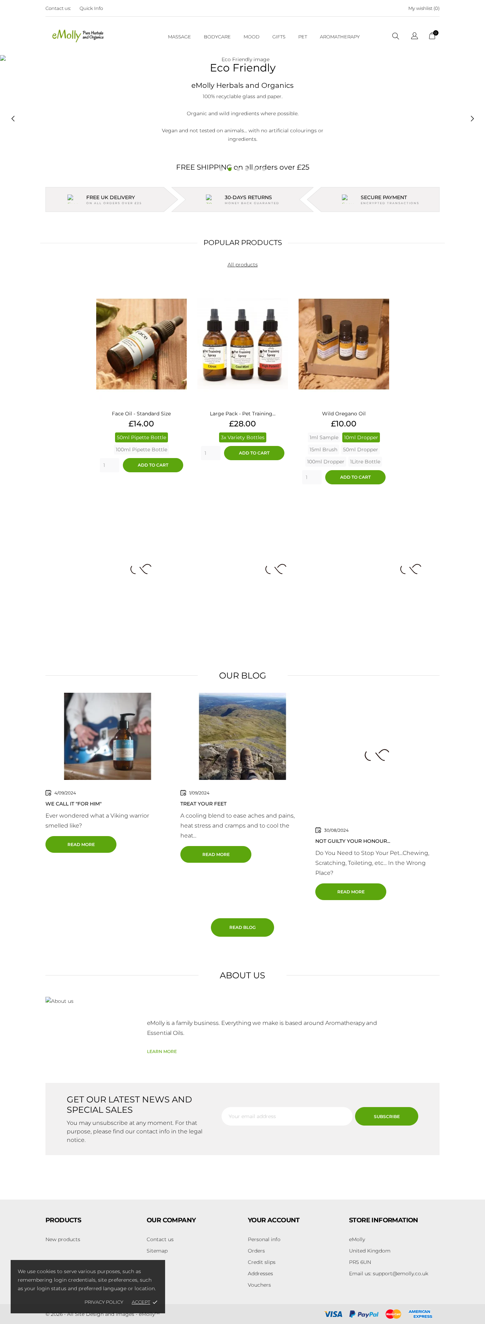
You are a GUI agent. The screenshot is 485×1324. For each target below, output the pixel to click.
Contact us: (58, 8)
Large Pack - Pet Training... (243, 413)
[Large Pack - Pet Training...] (280, 301)
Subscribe (387, 1116)
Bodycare (217, 36)
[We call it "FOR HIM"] (107, 736)
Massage (179, 36)
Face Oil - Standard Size (141, 413)
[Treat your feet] (242, 736)
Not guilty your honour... (352, 841)
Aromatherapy (340, 36)
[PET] (107, 569)
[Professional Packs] (377, 569)
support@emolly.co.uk (388, 1273)
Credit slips (262, 1262)
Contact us (160, 1239)
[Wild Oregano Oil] (382, 301)
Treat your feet (203, 804)
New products (62, 1239)
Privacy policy (104, 1302)
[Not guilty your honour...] (377, 754)
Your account (274, 1220)
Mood (252, 36)
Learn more (162, 1051)
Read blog (242, 927)
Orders (256, 1251)
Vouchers (259, 1285)
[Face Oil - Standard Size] (179, 301)
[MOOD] (242, 569)
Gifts (278, 36)
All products (243, 264)
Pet (302, 36)
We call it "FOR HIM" (73, 804)
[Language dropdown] (414, 37)
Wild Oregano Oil (344, 413)
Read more (81, 844)
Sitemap (157, 1251)
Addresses (260, 1273)
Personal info (264, 1239)
